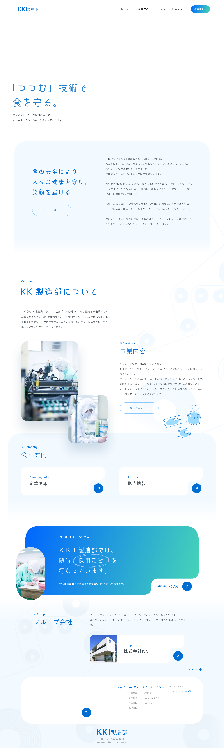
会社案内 (143, 9)
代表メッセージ (150, 703)
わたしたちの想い (171, 9)
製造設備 (133, 698)
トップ (121, 687)
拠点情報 (133, 708)
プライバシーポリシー (176, 686)
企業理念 (147, 693)
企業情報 (133, 703)
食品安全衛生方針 (151, 698)
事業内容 (133, 693)
